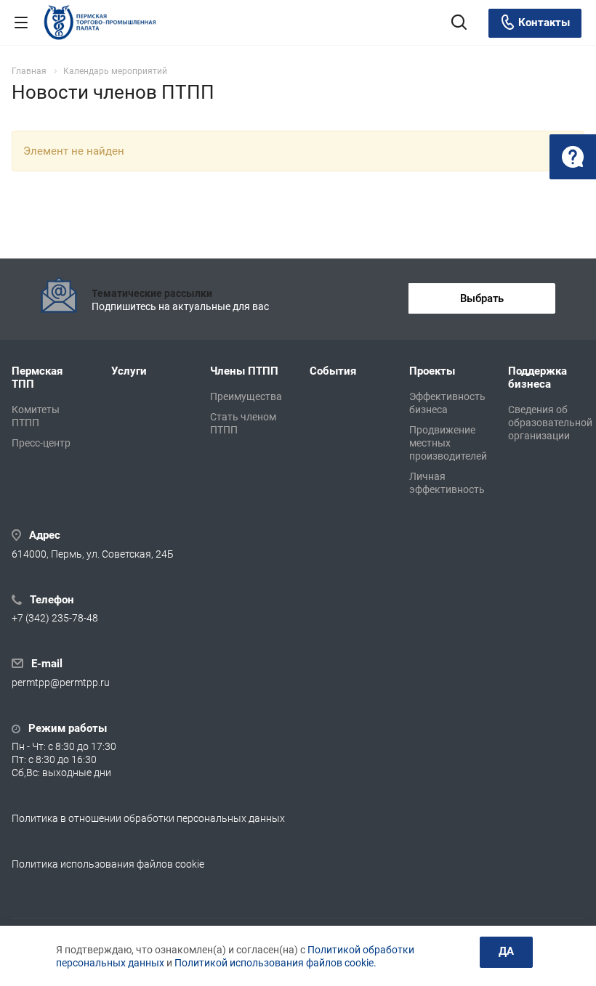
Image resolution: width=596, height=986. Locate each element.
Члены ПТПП (244, 371)
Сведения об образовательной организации (550, 422)
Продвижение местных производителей (448, 443)
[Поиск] (459, 23)
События (333, 371)
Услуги (129, 371)
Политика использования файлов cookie (108, 864)
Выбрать (482, 298)
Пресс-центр (41, 443)
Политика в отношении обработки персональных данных (148, 818)
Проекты (432, 371)
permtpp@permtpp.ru (61, 682)
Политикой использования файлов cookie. (275, 963)
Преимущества (246, 396)
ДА (506, 951)
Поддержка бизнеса (537, 377)
